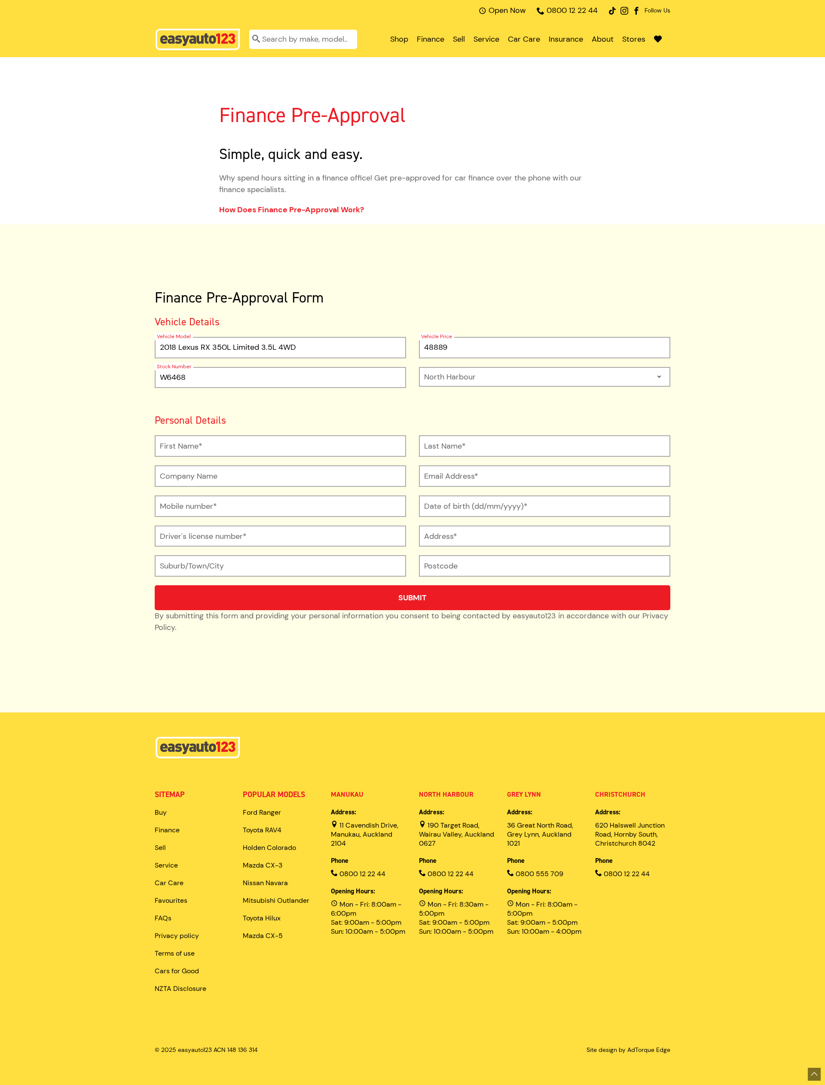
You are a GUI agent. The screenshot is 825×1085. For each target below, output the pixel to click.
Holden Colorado (269, 847)
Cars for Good (177, 970)
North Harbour (446, 794)
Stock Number (174, 366)
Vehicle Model (174, 336)
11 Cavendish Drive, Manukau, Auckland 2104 (364, 834)
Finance (430, 39)
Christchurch (620, 794)
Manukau (347, 794)
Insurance (566, 39)
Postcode (441, 566)
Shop (399, 39)
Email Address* (451, 476)
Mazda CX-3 (262, 865)
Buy (161, 812)
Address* (440, 536)
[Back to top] (814, 1074)
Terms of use (175, 953)
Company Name (188, 476)
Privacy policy (177, 935)
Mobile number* (188, 506)
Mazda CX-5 (263, 935)
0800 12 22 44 (572, 10)
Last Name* (445, 446)
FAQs (163, 918)
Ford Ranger (262, 812)
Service (486, 39)
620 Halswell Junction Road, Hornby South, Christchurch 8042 (630, 834)
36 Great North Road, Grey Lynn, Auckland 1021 (540, 834)
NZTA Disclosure (180, 988)
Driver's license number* (203, 536)
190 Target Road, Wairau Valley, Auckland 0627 (456, 834)
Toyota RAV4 (262, 829)
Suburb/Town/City (192, 566)
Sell (459, 39)
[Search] (256, 39)
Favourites (171, 900)
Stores (633, 39)
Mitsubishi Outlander (276, 900)
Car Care (524, 39)
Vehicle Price (436, 336)
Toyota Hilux (262, 918)
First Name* (181, 446)
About (603, 39)
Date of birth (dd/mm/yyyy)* (476, 506)
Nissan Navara (265, 882)
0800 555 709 (538, 873)
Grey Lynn (524, 794)
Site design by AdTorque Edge (628, 1050)
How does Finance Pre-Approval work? (291, 210)
